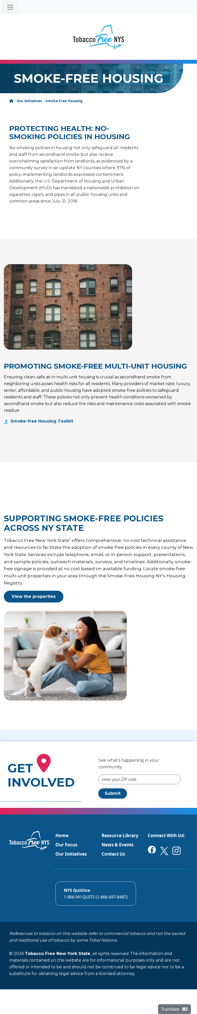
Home (61, 835)
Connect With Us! (166, 835)
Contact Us (113, 854)
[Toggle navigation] (10, 7)
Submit (113, 793)
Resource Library (120, 835)
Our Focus (66, 845)
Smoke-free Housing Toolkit (42, 421)
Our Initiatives (71, 854)
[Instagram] (176, 850)
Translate (170, 1009)
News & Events (117, 845)
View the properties (34, 596)
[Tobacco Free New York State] (98, 37)
